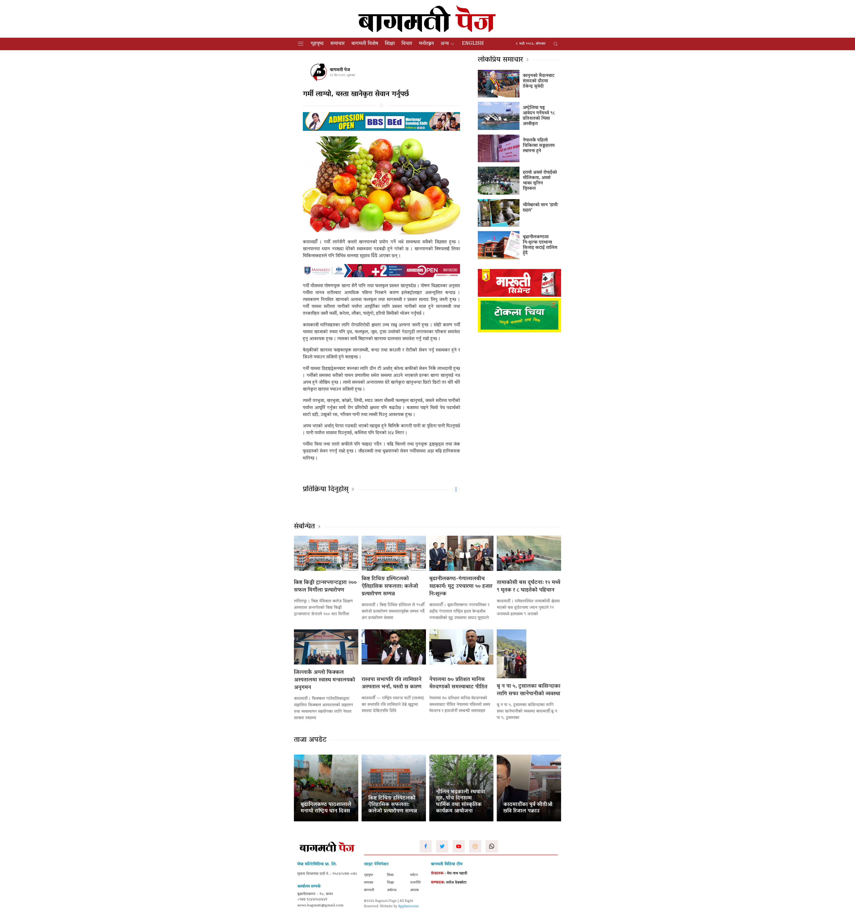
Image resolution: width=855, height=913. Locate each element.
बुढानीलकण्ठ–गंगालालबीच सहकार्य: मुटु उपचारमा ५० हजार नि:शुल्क (460, 586)
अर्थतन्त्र (391, 890)
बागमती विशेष (364, 43)
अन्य (444, 43)
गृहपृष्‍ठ (317, 43)
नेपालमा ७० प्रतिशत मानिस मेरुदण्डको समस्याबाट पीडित (458, 683)
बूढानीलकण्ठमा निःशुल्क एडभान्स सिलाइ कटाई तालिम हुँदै (540, 245)
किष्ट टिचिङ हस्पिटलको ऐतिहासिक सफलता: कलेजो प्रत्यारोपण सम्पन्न (390, 586)
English (473, 43)
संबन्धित (304, 526)
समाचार (337, 43)
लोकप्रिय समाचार (500, 60)
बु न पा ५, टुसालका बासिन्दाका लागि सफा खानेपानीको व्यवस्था (528, 690)
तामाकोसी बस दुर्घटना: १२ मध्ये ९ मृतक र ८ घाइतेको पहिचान (528, 586)
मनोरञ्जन (426, 43)
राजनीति (415, 882)
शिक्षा (390, 43)
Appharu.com (408, 906)
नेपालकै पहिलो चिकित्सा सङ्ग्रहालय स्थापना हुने (539, 145)
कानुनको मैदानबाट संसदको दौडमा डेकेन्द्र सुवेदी (538, 81)
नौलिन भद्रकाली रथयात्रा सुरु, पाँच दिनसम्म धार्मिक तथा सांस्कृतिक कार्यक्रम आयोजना (460, 801)
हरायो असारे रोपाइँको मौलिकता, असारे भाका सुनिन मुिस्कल (540, 180)
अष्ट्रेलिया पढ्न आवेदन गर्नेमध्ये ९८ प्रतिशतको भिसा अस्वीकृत (539, 116)
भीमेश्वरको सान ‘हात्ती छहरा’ (540, 208)
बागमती (369, 890)
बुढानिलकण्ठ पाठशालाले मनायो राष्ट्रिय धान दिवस (326, 808)
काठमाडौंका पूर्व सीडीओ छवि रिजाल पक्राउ (527, 808)
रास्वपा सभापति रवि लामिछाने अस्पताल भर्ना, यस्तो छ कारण (391, 683)
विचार (406, 43)
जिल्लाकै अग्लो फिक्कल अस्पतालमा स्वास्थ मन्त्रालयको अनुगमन (324, 680)
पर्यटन (414, 875)
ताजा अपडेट (310, 740)
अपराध (414, 890)
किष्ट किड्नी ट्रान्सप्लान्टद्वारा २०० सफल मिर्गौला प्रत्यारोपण (325, 586)
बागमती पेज (340, 70)
